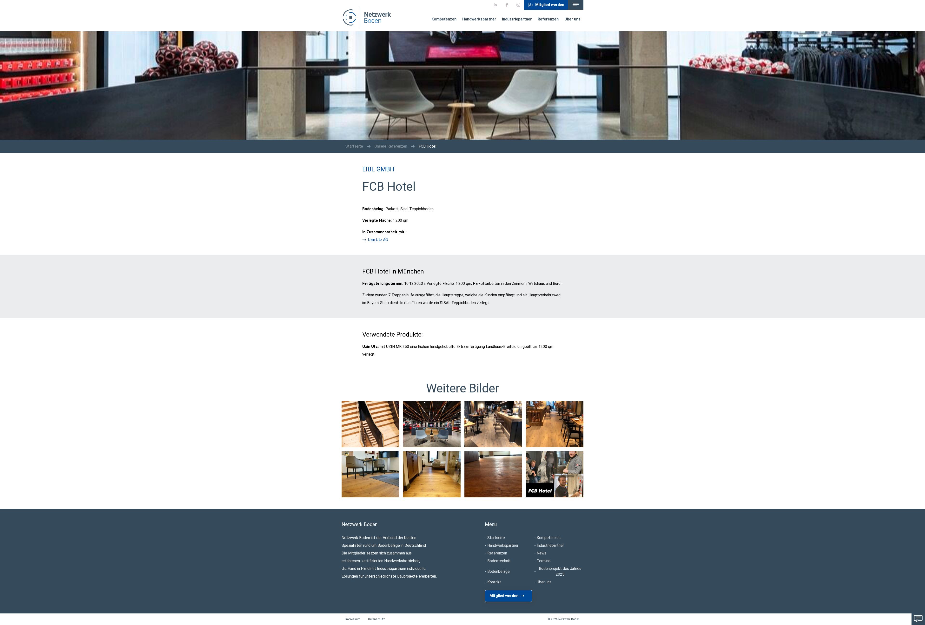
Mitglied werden (549, 4)
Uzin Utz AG (378, 239)
